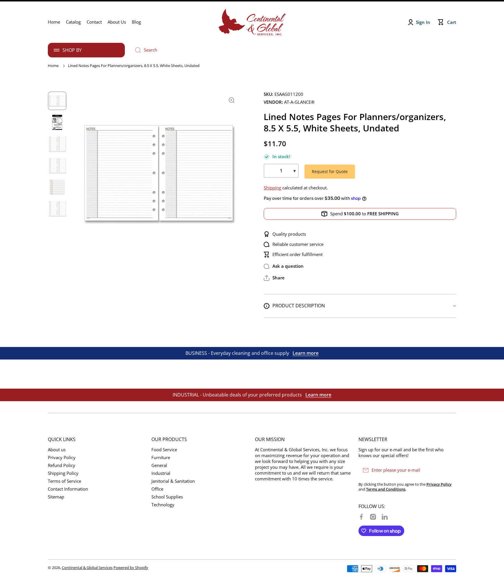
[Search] (136, 50)
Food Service (164, 450)
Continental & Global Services (87, 567)
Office (157, 489)
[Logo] (252, 22)
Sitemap (56, 497)
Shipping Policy (63, 473)
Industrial (160, 473)
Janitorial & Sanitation (173, 481)
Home (53, 65)
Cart (451, 22)
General (159, 465)
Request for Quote (330, 171)
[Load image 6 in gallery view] (57, 208)
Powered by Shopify (130, 567)
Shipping (272, 188)
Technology (162, 505)
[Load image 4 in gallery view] (57, 165)
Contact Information (68, 489)
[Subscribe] (449, 470)
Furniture (160, 457)
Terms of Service (64, 481)
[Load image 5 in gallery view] (57, 187)
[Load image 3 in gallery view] (57, 144)
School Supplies (167, 497)
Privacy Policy (62, 457)
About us (57, 450)
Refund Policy (61, 465)
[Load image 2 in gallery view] (57, 122)
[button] (274, 278)
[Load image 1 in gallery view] (57, 100)
